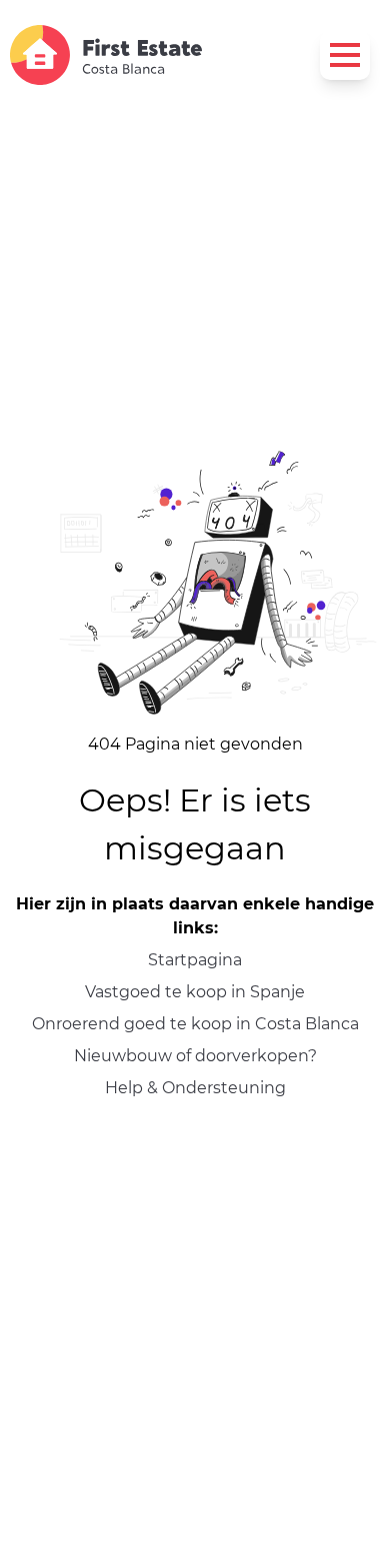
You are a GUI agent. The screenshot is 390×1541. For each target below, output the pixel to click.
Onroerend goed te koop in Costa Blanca (195, 1023)
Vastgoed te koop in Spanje (195, 991)
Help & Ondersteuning (195, 1087)
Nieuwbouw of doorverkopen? (195, 1055)
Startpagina (195, 959)
